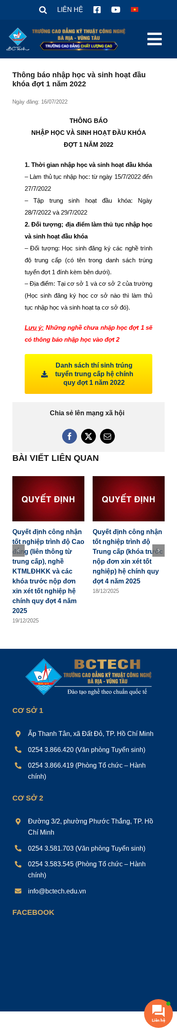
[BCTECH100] (88, 658)
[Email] (107, 436)
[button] (43, 10)
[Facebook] (69, 436)
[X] (88, 436)
